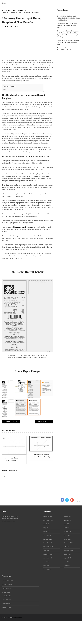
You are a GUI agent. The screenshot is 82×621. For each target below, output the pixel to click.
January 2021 (67, 539)
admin (6, 26)
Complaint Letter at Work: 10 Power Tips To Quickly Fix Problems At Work (68, 42)
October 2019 (67, 554)
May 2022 (46, 527)
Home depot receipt (8, 185)
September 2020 (48, 546)
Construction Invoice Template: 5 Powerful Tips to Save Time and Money (67, 25)
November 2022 (47, 516)
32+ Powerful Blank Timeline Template (11, 459)
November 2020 (68, 543)
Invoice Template (6, 596)
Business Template (7, 584)
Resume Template (7, 607)
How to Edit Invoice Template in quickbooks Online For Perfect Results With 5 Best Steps (68, 18)
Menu (5, 3)
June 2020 (46, 550)
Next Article (43, 421)
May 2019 (46, 565)
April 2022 (67, 527)
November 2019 (47, 554)
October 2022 (67, 516)
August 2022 (67, 520)
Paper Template (6, 603)
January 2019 (47, 569)
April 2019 (67, 565)
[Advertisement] (27, 44)
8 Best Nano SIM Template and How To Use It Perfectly (41, 456)
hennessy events (17, 617)
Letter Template (6, 599)
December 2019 (68, 550)
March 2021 (67, 535)
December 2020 (47, 543)
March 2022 (46, 531)
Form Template (6, 592)
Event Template (6, 588)
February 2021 (47, 539)
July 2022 (46, 524)
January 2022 (47, 535)
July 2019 (46, 562)
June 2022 (66, 524)
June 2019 (66, 562)
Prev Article (11, 421)
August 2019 (67, 558)
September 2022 (48, 520)
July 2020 (66, 546)
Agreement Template (7, 581)
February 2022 (68, 531)
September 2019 (48, 558)
